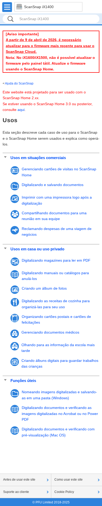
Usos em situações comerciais (38, 157)
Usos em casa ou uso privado (37, 249)
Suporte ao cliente (16, 492)
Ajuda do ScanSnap (19, 83)
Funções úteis (23, 380)
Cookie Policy (64, 492)
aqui (21, 110)
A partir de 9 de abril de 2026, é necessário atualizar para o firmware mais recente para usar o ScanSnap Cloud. (50, 46)
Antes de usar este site (19, 479)
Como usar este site (68, 479)
